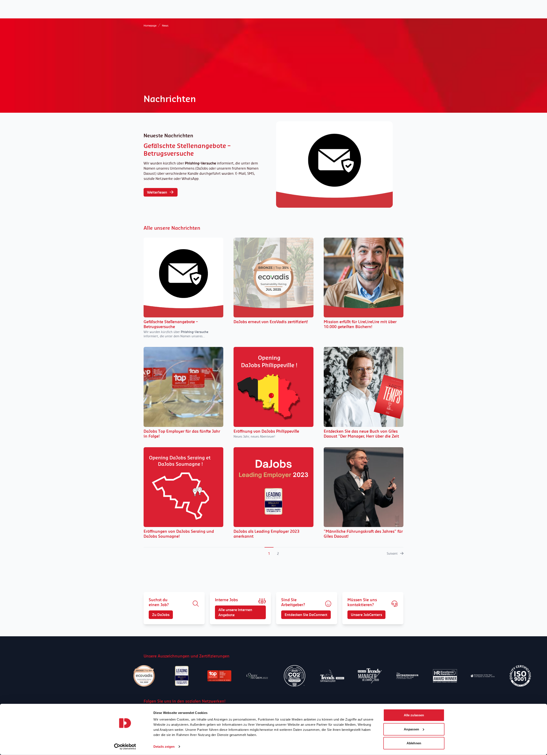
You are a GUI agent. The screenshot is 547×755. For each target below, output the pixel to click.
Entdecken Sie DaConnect (306, 615)
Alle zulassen (414, 715)
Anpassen (411, 729)
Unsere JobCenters (366, 615)
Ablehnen (414, 743)
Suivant (392, 553)
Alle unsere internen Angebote (235, 612)
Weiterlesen (157, 192)
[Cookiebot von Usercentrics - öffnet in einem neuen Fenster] (125, 746)
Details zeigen (164, 746)
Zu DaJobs (160, 615)
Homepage (150, 25)
